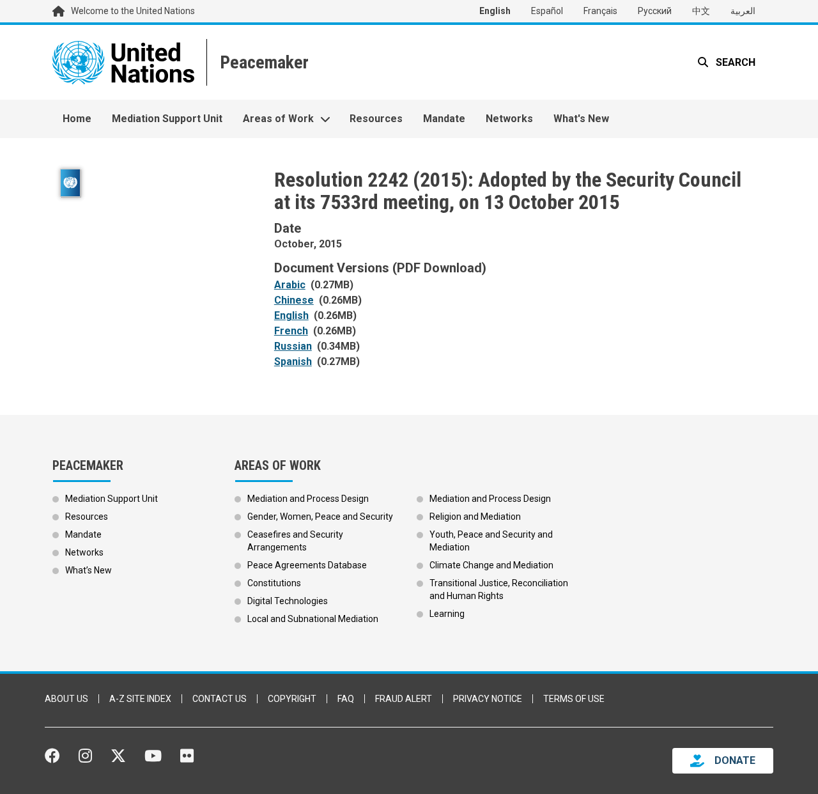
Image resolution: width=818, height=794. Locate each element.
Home (77, 119)
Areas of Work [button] (278, 119)
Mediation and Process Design (308, 499)
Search (734, 62)
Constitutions (274, 583)
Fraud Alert (403, 698)
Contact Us (219, 698)
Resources (376, 119)
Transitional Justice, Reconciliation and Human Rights (498, 589)
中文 (701, 11)
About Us (66, 698)
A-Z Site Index (140, 698)
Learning (447, 614)
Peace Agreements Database (307, 565)
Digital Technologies (287, 601)
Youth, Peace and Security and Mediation (491, 540)
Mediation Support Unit (167, 119)
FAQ (345, 698)
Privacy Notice (487, 698)
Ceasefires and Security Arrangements (295, 540)
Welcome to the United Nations (133, 11)
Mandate (444, 119)
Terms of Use (574, 698)
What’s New (88, 570)
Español (547, 11)
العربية (742, 11)
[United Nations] (123, 62)
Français (600, 11)
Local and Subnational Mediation (312, 619)
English (495, 11)
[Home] (262, 62)
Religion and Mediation (475, 516)
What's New (581, 119)
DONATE (734, 760)
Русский (655, 11)
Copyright (292, 698)
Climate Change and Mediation (491, 565)
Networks (509, 119)
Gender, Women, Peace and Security (320, 516)
